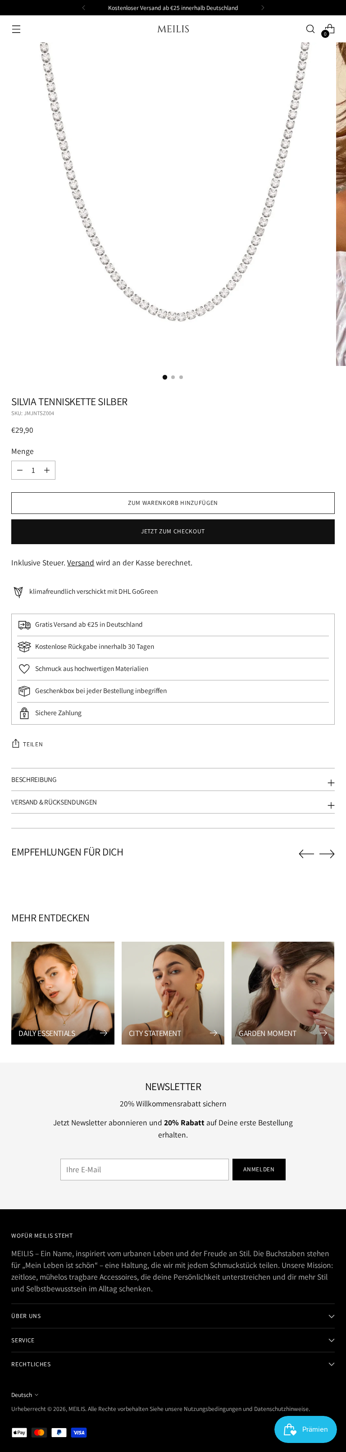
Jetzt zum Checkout (173, 531)
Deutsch (21, 1395)
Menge (22, 451)
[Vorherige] (84, 7)
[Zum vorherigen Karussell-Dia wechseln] (306, 854)
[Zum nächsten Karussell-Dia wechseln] (327, 853)
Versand (80, 562)
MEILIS (76, 1409)
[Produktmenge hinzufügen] (20, 470)
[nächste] (263, 7)
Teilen (33, 744)
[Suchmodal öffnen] (310, 29)
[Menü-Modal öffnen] (16, 29)
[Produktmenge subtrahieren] (47, 470)
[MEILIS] (173, 29)
